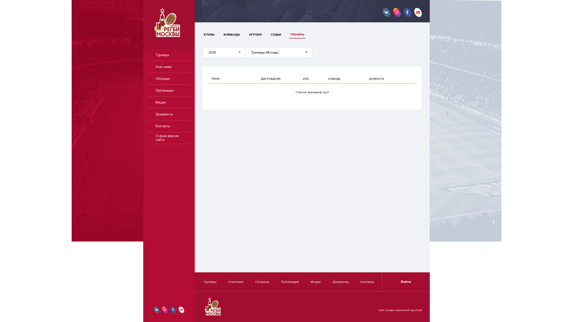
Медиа (161, 102)
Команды (232, 34)
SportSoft (416, 310)
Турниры (162, 55)
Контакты (163, 126)
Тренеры (297, 34)
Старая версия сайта (167, 138)
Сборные (163, 79)
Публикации (165, 91)
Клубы (209, 34)
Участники (163, 67)
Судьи (276, 34)
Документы (164, 114)
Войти (406, 282)
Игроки (255, 34)
